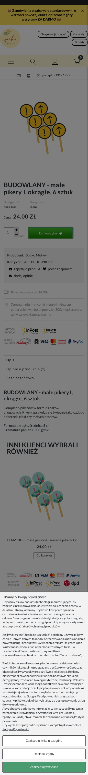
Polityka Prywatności (15, 729)
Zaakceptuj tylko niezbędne (44, 740)
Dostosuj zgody (44, 754)
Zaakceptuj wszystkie (44, 767)
